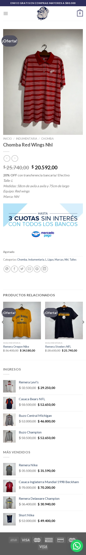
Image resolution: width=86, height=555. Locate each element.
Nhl (66, 259)
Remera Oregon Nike (16, 346)
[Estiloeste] (43, 13)
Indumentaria (26, 138)
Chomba (47, 138)
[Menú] (5, 13)
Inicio (7, 138)
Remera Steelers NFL (58, 346)
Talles (73, 259)
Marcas (59, 259)
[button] (77, 546)
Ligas (51, 259)
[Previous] (3, 330)
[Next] (83, 330)
